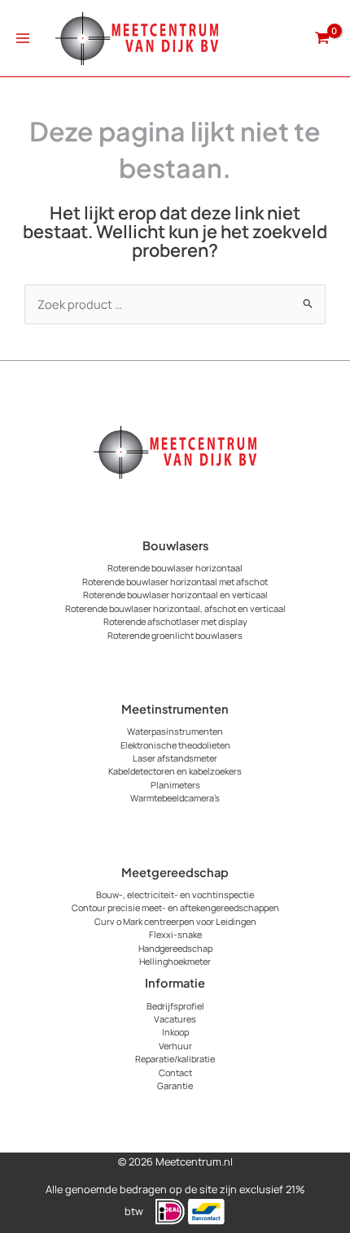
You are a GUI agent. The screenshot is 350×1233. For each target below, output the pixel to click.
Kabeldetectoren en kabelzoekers (175, 771)
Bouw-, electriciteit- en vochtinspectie (175, 894)
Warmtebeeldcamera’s (175, 798)
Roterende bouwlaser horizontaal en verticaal (175, 594)
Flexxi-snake (175, 934)
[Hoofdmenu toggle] (23, 38)
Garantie (175, 1085)
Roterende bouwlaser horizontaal (175, 568)
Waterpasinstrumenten (175, 731)
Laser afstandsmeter (175, 758)
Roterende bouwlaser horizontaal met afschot (175, 581)
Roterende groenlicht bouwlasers (175, 635)
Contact (175, 1072)
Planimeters (175, 785)
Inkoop (175, 1032)
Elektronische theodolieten (175, 745)
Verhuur (175, 1046)
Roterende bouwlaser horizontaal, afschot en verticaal (175, 608)
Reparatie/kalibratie (175, 1059)
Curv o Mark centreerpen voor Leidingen (175, 921)
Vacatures (175, 1019)
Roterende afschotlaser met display (175, 621)
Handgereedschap (175, 948)
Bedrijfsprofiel (175, 1006)
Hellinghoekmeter (175, 961)
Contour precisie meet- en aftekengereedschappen (175, 907)
